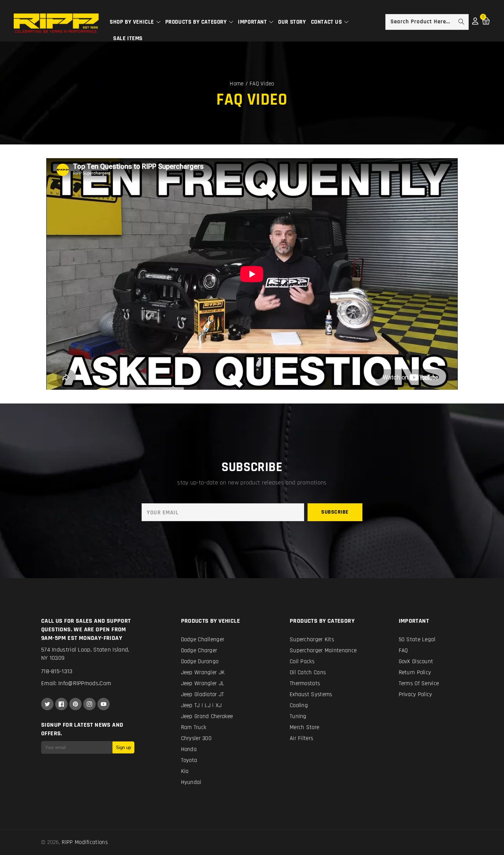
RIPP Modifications (84, 842)
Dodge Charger (199, 650)
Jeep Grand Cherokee (207, 716)
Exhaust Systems (311, 694)
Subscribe (335, 512)
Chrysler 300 (196, 738)
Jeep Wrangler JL (203, 683)
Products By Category (197, 22)
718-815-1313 (57, 671)
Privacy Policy (415, 694)
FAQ (403, 650)
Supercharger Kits (312, 639)
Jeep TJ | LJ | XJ (201, 705)
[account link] (475, 23)
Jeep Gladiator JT (202, 694)
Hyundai (191, 782)
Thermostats (305, 683)
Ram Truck (193, 727)
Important (253, 22)
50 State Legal (417, 639)
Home (236, 83)
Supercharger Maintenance (323, 650)
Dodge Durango (200, 661)
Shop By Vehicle (133, 22)
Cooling (299, 705)
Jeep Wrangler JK (203, 672)
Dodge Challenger (203, 639)
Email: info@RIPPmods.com (76, 683)
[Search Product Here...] (461, 21)
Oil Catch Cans (308, 672)
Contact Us (327, 22)
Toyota (189, 760)
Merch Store (304, 727)
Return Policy (415, 672)
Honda (189, 749)
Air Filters (301, 738)
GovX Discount (416, 661)
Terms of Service (419, 683)
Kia (185, 771)
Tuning (298, 716)
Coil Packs (302, 661)
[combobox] (427, 22)
